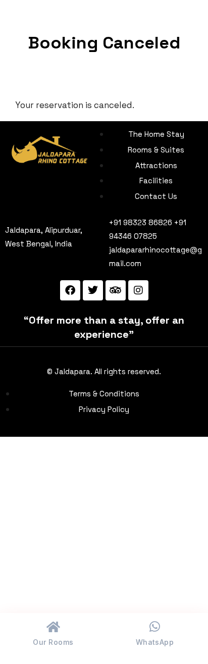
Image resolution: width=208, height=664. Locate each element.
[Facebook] (70, 290)
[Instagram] (138, 290)
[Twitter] (93, 290)
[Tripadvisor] (116, 290)
